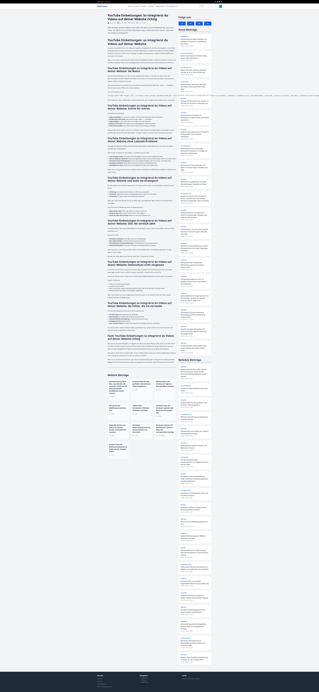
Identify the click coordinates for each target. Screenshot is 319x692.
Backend (143, 6)
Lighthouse (154, 165)
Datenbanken (160, 6)
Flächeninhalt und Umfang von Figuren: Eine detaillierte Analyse (165, 384)
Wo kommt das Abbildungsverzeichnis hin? (117, 408)
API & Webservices (172, 6)
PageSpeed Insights (140, 165)
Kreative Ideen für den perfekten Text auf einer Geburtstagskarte (142, 384)
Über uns (107, 2)
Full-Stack (151, 6)
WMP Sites (102, 6)
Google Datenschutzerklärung (135, 295)
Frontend (136, 6)
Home (130, 6)
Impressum (100, 2)
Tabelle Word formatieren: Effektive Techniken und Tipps (141, 408)
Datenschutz (144, 682)
